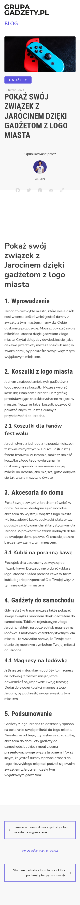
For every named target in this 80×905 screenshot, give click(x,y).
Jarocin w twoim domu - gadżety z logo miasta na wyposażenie (41, 829)
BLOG (11, 23)
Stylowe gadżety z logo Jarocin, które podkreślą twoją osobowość (39, 872)
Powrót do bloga (40, 851)
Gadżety (18, 80)
